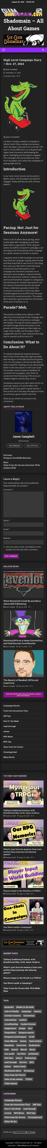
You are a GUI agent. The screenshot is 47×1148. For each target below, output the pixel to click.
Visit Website (14, 445)
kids (7, 1049)
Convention (29, 1015)
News (32, 1049)
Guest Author (35, 1041)
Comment (8, 489)
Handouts (9, 1045)
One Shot (21, 1054)
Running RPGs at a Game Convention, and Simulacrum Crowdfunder (23, 642)
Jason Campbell (11, 69)
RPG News (8, 736)
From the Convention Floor (15, 711)
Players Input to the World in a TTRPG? (22, 891)
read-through (9, 726)
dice (30, 1028)
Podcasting (30, 1058)
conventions (10, 1020)
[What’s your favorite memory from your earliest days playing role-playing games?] (23, 832)
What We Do (9, 757)
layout (15, 1049)
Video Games (11, 1083)
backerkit (9, 1007)
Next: (21, 465)
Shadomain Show (13, 1071)
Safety (8, 1066)
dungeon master (26, 1032)
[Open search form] (43, 50)
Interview (21, 1045)
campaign (26, 1011)
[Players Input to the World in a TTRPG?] (23, 874)
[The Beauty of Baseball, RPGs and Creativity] (23, 663)
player (19, 1058)
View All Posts (32, 445)
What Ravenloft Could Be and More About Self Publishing (22, 602)
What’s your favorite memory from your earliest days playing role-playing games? (22, 852)
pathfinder (33, 1054)
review (6, 731)
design (22, 1028)
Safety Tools (20, 1066)
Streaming (29, 1071)
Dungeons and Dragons (15, 1037)
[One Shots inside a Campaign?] (23, 910)
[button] (3, 50)
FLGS (31, 1037)
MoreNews (22, 1145)
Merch (24, 1049)
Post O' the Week (11, 721)
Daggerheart (10, 1028)
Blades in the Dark (25, 1007)
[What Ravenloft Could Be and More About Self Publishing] (23, 584)
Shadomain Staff (10, 816)
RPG (32, 1062)
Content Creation (13, 1015)
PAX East (9, 1058)
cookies (22, 1020)
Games (23, 1041)
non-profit (9, 1054)
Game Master (11, 1041)
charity (37, 1011)
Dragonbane (10, 1032)
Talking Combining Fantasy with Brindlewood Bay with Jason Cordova (21, 811)
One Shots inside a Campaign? (17, 927)
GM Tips (7, 716)
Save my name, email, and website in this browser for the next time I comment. (23, 548)
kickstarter (34, 1045)
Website (6, 538)
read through (11, 1062)
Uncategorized (10, 752)
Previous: (17, 456)
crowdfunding (11, 1024)
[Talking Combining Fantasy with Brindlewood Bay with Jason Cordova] (23, 793)
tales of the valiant (14, 1079)
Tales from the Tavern (13, 747)
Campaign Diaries (11, 705)
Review (23, 1062)
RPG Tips (7, 742)
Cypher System (28, 1024)
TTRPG (28, 1079)
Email (6, 529)
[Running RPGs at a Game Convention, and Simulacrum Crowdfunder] (23, 624)
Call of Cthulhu (12, 1011)
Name (6, 520)
